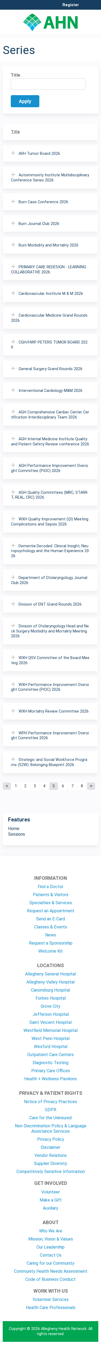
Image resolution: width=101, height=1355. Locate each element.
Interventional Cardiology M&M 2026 (50, 390)
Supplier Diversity (50, 1163)
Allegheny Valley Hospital (50, 982)
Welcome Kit (50, 951)
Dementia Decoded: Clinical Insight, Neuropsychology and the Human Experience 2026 (50, 551)
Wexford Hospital (50, 1046)
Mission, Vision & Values (50, 1239)
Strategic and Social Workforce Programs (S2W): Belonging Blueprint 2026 (49, 762)
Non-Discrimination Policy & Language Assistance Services (50, 1128)
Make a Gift (51, 1200)
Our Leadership (50, 1247)
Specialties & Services (50, 902)
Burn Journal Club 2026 (39, 223)
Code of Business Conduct (50, 1279)
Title (15, 75)
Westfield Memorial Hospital (50, 1030)
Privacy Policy (50, 1139)
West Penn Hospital (50, 1038)
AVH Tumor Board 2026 (39, 153)
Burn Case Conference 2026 (43, 202)
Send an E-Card (50, 918)
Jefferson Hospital (51, 1014)
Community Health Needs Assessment (50, 1271)
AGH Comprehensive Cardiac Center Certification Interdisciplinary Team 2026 (50, 415)
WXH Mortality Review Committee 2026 (54, 711)
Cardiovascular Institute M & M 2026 (51, 293)
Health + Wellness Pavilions (50, 1078)
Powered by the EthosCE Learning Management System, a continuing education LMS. (79, 1351)
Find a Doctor (50, 886)
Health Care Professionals (50, 1307)
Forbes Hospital (51, 998)
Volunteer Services (51, 1299)
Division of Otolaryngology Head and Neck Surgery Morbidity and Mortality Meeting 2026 (50, 631)
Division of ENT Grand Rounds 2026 (50, 604)
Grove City (50, 1006)
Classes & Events (50, 926)
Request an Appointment (50, 910)
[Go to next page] (91, 786)
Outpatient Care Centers (50, 1054)
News (50, 935)
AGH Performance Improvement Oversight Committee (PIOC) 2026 (49, 468)
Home (13, 828)
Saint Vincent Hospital (50, 1022)
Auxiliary (50, 1208)
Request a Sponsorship (50, 943)
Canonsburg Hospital (50, 990)
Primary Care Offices (50, 1070)
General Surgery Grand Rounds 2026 (50, 369)
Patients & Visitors (50, 894)
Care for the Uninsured (50, 1117)
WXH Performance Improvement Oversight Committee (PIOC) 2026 (50, 687)
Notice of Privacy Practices (50, 1101)
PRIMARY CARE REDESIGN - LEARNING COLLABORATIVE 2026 (48, 269)
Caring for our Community (50, 1263)
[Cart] (85, 7)
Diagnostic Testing (50, 1062)
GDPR (50, 1109)
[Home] (50, 20)
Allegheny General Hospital (50, 974)
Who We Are (50, 1231)
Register (70, 5)
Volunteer (50, 1192)
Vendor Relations (50, 1155)
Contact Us (50, 1255)
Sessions (16, 834)
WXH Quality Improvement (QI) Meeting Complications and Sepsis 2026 (49, 522)
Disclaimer (50, 1147)
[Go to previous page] (7, 786)
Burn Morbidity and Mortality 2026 (48, 245)
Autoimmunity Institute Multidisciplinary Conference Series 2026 (50, 178)
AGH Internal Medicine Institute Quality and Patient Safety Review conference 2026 (50, 441)
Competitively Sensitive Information (50, 1171)
